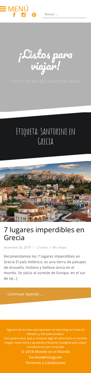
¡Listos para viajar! (45, 59)
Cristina (42, 247)
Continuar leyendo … (25, 294)
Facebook (37, 357)
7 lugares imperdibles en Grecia (44, 233)
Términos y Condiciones (45, 362)
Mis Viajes (60, 247)
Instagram (53, 357)
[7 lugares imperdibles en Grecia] (45, 192)
